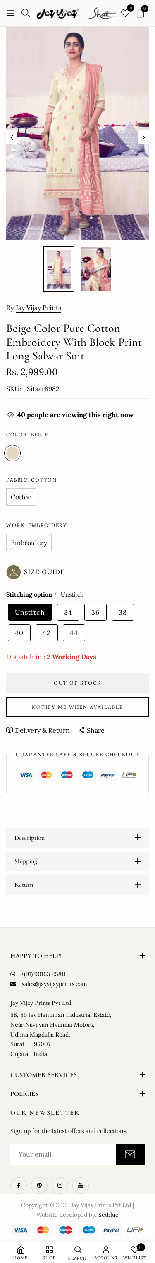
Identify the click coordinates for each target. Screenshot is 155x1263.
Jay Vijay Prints (38, 307)
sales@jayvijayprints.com (54, 984)
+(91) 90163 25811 (43, 974)
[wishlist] (125, 14)
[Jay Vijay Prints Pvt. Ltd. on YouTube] (80, 1185)
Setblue (108, 1215)
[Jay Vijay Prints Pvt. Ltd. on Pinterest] (39, 1185)
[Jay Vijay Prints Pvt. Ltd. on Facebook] (18, 1185)
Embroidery (29, 542)
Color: (27, 434)
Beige (12, 453)
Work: (36, 525)
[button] (37, 572)
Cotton (21, 497)
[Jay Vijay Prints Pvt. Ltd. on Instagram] (60, 1185)
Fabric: (31, 480)
